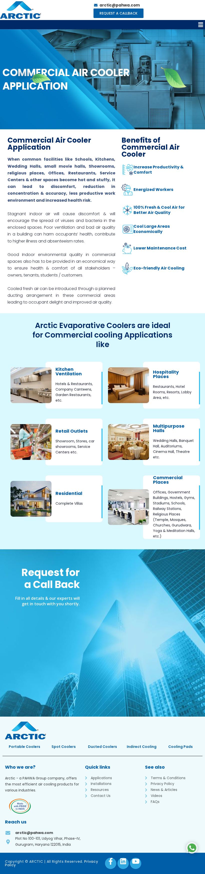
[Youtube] (135, 863)
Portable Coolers (24, 746)
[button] (200, 24)
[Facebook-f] (110, 863)
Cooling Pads (180, 746)
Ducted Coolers (102, 746)
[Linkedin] (123, 863)
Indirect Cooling (141, 746)
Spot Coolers (64, 746)
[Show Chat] (192, 847)
